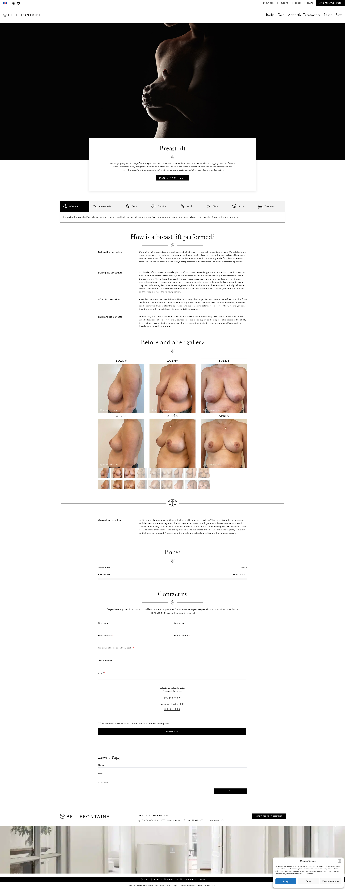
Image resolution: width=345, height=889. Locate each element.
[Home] (22, 15)
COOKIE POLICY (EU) (194, 879)
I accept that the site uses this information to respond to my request (135, 723)
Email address (105, 635)
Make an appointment (172, 178)
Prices (298, 3)
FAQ (146, 879)
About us (172, 879)
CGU (169, 885)
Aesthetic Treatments (304, 15)
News (310, 3)
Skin (339, 15)
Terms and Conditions (206, 885)
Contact (284, 3)
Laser (328, 15)
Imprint (176, 885)
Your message (105, 660)
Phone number (182, 635)
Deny (308, 881)
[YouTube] (18, 3)
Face (280, 15)
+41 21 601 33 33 (267, 3)
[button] (339, 861)
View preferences (330, 881)
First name (104, 623)
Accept (286, 881)
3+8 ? (101, 672)
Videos (158, 879)
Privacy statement (188, 885)
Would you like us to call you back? (116, 647)
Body (270, 15)
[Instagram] (13, 3)
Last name (180, 623)
